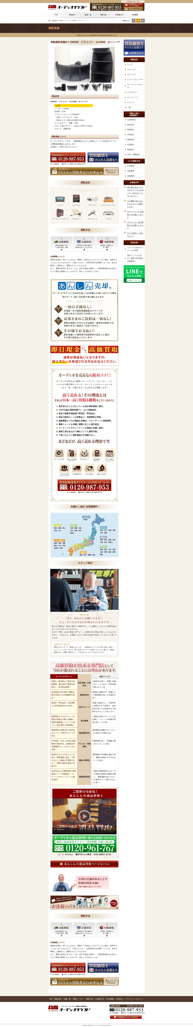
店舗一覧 (67, 999)
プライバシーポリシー (134, 999)
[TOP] (56, 14)
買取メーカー (78, 999)
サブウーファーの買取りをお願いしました (135, 215)
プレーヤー (131, 75)
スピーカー (131, 70)
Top (50, 999)
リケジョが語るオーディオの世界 (135, 248)
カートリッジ (132, 97)
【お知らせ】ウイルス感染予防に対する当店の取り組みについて (96, 35)
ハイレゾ (130, 102)
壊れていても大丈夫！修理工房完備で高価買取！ (135, 258)
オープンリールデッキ (135, 86)
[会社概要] (135, 14)
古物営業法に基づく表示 (132, 1)
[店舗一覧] (88, 14)
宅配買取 (130, 171)
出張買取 (130, 166)
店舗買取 (130, 176)
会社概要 (110, 999)
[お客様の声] (119, 14)
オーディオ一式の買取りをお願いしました (135, 225)
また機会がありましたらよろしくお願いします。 (135, 204)
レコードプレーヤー (135, 80)
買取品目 (58, 999)
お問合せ (119, 999)
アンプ (130, 64)
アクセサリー (132, 92)
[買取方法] (103, 14)
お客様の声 (99, 999)
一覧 (129, 107)
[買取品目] (72, 14)
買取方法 (89, 999)
